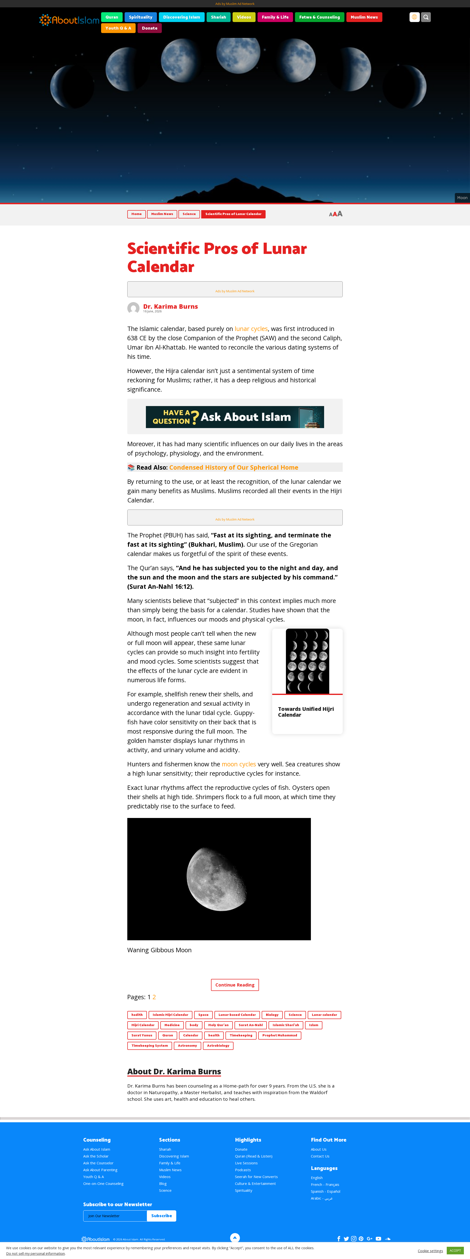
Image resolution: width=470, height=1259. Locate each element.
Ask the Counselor (98, 1162)
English (317, 1177)
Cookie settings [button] (430, 1250)
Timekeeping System (149, 1046)
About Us (319, 1149)
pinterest (361, 1238)
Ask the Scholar (96, 1156)
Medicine (172, 1025)
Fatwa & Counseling (319, 17)
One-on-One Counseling (103, 1183)
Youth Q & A (118, 28)
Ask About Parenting (100, 1169)
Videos (244, 17)
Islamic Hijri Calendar (170, 1015)
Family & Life (275, 17)
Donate (149, 28)
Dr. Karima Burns (170, 306)
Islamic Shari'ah (286, 1025)
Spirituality (141, 17)
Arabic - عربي (322, 1198)
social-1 (388, 1238)
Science (189, 214)
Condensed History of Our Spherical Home (233, 467)
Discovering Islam (181, 17)
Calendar (190, 1035)
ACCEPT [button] (455, 1250)
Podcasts (243, 1169)
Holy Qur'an (218, 1025)
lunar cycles (251, 328)
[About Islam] (69, 21)
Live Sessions (246, 1162)
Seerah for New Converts (256, 1176)
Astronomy (187, 1046)
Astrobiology (218, 1046)
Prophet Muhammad (279, 1035)
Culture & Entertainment (255, 1183)
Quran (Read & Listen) (253, 1156)
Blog (163, 1183)
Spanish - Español (325, 1191)
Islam (313, 1025)
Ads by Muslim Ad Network (235, 3)
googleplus (369, 1238)
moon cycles (239, 764)
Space (203, 1015)
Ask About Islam (96, 1149)
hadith (137, 1015)
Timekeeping (241, 1035)
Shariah (218, 17)
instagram (353, 1238)
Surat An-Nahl (251, 1025)
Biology (272, 1015)
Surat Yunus (141, 1035)
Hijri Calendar (142, 1025)
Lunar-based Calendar (237, 1015)
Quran (112, 17)
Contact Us (320, 1156)
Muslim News (364, 17)
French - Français (325, 1184)
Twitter (346, 1238)
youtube (378, 1238)
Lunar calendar (324, 1015)
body (194, 1025)
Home (136, 214)
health (214, 1035)
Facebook (338, 1238)
